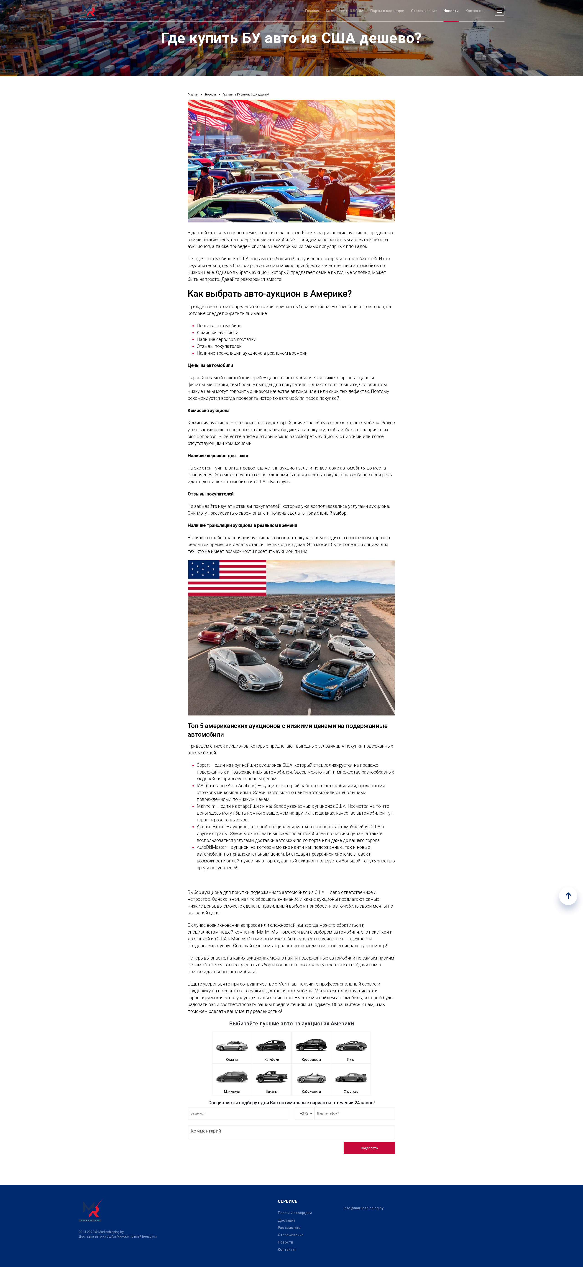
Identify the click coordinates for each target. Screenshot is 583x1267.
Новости (285, 1242)
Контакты (287, 1249)
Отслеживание (290, 1235)
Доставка (286, 1220)
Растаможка (289, 1228)
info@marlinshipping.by (364, 1208)
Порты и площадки (295, 1213)
